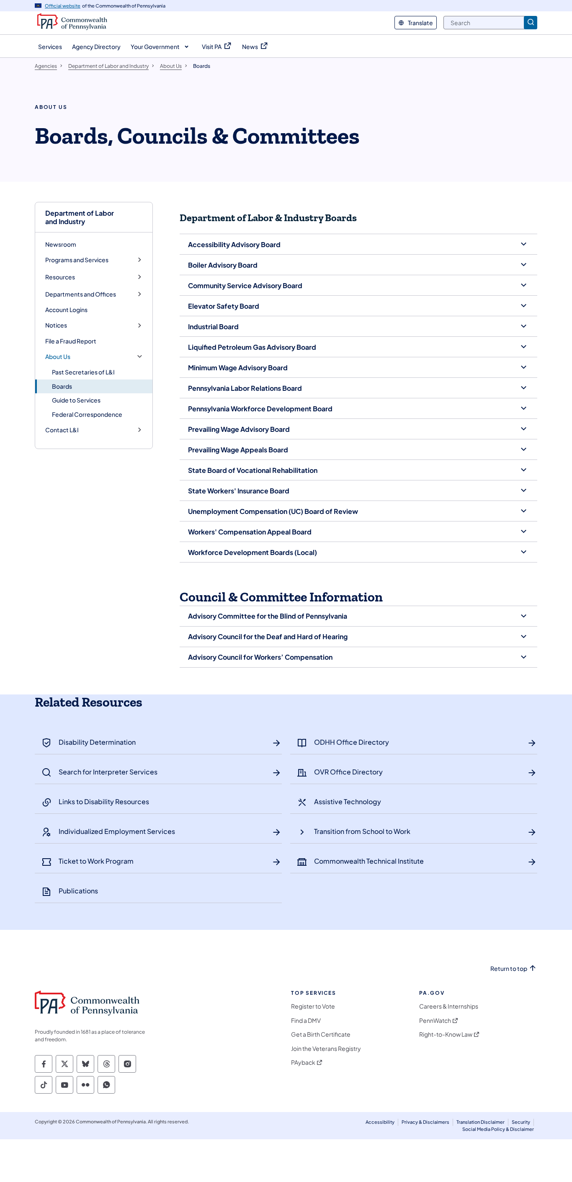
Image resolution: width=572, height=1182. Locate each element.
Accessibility (380, 1122)
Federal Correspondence (87, 414)
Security (521, 1122)
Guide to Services (76, 400)
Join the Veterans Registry (326, 1048)
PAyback (303, 1062)
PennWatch (435, 1020)
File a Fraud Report (70, 341)
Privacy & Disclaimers (425, 1122)
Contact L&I (62, 430)
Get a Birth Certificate (320, 1034)
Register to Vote (313, 1006)
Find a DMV (306, 1020)
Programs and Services (76, 259)
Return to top (508, 968)
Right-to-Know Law (445, 1034)
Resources (60, 277)
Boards (62, 386)
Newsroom (60, 244)
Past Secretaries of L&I (83, 372)
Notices (56, 325)
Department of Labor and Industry (79, 217)
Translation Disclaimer (480, 1122)
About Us (57, 356)
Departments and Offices (80, 294)
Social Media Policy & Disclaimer (498, 1129)
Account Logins (66, 309)
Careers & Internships (448, 1006)
